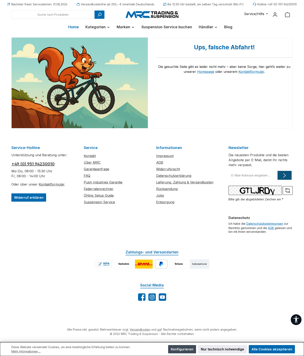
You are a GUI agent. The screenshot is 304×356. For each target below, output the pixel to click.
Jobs (160, 195)
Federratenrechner (99, 189)
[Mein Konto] (275, 14)
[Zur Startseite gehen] (152, 14)
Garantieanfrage (96, 169)
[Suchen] (99, 15)
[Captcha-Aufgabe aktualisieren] (288, 190)
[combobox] (53, 15)
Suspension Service (99, 202)
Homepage (205, 72)
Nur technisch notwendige (222, 349)
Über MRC (92, 162)
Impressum (165, 156)
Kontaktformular (251, 72)
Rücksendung (167, 189)
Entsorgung (165, 202)
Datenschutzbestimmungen (264, 223)
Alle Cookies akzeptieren (271, 349)
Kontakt (90, 156)
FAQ (87, 176)
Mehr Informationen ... (26, 351)
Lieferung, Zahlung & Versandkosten (184, 182)
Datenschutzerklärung (173, 176)
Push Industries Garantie (103, 182)
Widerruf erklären (28, 197)
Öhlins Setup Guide (99, 195)
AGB (159, 162)
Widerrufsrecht (168, 169)
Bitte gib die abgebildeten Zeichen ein (256, 199)
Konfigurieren (182, 349)
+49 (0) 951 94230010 (33, 163)
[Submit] (284, 175)
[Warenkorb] (287, 14)
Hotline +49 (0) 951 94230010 (277, 4)
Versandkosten (140, 329)
